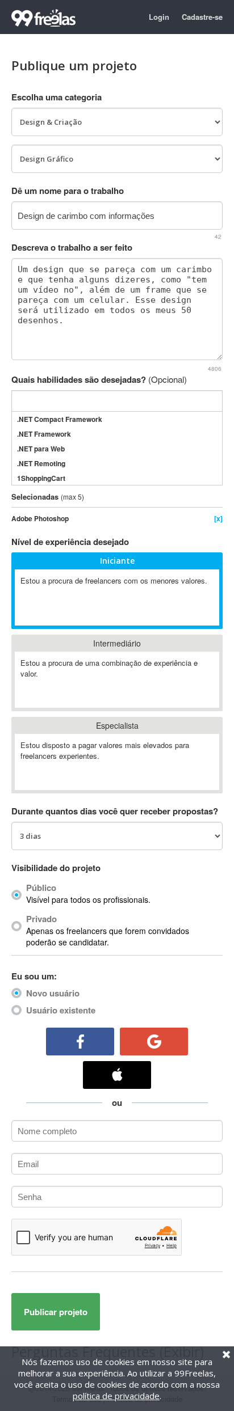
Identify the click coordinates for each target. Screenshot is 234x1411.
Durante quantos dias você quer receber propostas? (114, 811)
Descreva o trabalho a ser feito (71, 247)
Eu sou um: (34, 976)
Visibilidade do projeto (56, 867)
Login (159, 16)
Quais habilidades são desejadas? (99, 379)
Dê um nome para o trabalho (67, 190)
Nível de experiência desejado (70, 541)
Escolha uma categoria (56, 97)
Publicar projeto (55, 1312)
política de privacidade (116, 1395)
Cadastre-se (202, 16)
